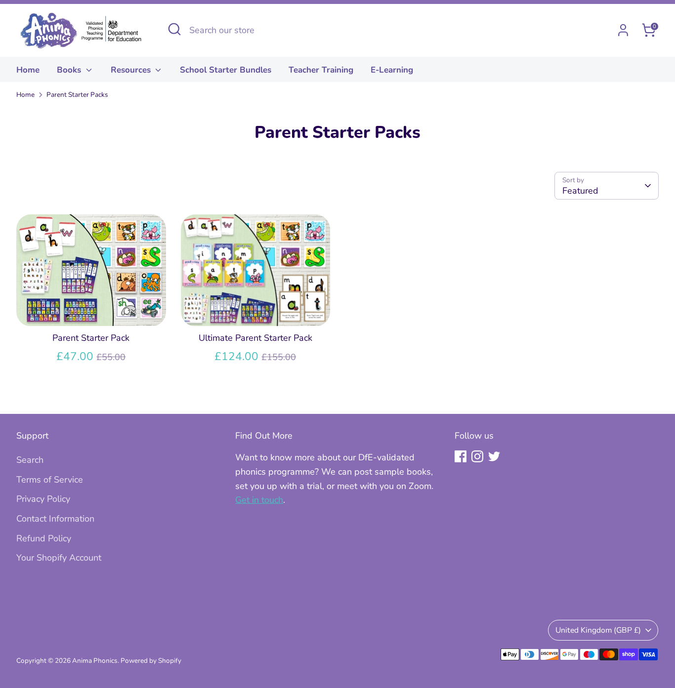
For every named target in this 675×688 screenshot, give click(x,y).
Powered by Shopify (151, 660)
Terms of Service (49, 480)
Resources (132, 70)
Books (70, 70)
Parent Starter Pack (90, 338)
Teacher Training (321, 70)
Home (28, 70)
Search (29, 460)
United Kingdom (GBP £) (598, 630)
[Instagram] (477, 456)
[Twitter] (494, 456)
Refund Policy (43, 538)
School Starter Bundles (225, 70)
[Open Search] (174, 29)
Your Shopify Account (58, 558)
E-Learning (392, 70)
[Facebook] (460, 456)
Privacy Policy (43, 499)
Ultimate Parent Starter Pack (255, 338)
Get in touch (259, 500)
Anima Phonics (95, 660)
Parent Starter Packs (77, 94)
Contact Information (55, 519)
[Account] (623, 30)
